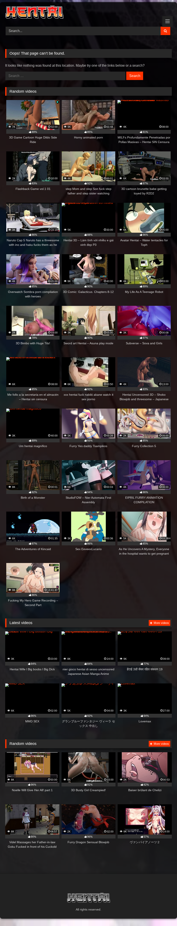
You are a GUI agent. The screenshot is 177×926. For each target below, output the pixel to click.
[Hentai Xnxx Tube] (88, 13)
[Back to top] (163, 913)
